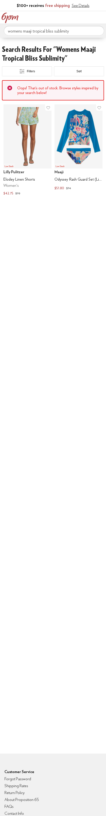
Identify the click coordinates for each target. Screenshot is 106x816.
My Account (69, 16)
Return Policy (14, 792)
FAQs (9, 806)
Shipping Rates (16, 785)
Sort (79, 71)
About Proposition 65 (21, 799)
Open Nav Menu (100, 16)
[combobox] (54, 31)
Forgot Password (17, 779)
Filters (31, 71)
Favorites (80, 16)
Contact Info (14, 813)
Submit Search (98, 30)
